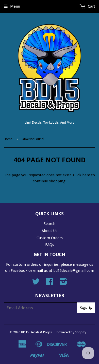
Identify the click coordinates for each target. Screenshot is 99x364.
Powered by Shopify (71, 332)
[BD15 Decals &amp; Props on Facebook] (49, 283)
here (86, 175)
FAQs (49, 244)
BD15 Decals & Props (36, 332)
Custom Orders (50, 238)
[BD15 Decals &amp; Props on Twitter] (36, 283)
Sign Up (86, 307)
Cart (91, 6)
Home (8, 139)
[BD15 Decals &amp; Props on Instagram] (63, 283)
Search (49, 223)
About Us (49, 230)
